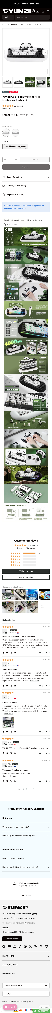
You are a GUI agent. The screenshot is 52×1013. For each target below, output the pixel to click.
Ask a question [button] (26, 577)
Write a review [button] (26, 571)
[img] (7, 627)
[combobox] (26, 17)
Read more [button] (31, 647)
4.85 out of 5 (32, 545)
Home (4, 25)
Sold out (35, 160)
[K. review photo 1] (8, 723)
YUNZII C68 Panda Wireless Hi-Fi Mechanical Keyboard (26, 25)
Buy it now (26, 167)
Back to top (26, 895)
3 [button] (26, 789)
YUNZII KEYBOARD (14, 1001)
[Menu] (48, 11)
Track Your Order (12, 939)
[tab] (13, 220)
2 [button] (23, 789)
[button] (42, 11)
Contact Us (42, 1011)
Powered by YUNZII (27, 1001)
